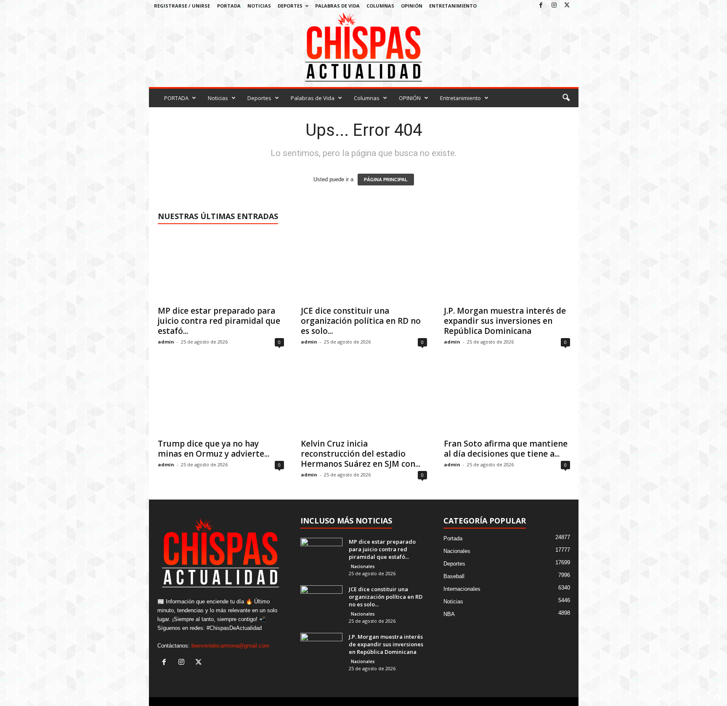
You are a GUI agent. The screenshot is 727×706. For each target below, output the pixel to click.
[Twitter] (567, 5)
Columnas (380, 6)
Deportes (290, 6)
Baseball (453, 576)
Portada (452, 538)
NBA (449, 614)
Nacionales (363, 566)
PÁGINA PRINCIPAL (386, 179)
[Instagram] (554, 5)
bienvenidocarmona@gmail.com (230, 646)
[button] (566, 98)
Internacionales (461, 589)
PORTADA (229, 6)
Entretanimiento (453, 6)
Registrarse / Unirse (182, 6)
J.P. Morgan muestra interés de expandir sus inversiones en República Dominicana (505, 320)
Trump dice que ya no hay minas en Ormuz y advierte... (213, 448)
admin (166, 341)
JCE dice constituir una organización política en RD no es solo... (361, 320)
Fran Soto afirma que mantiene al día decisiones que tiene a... (506, 448)
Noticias (259, 6)
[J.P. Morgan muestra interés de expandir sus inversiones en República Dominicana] (507, 267)
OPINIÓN (411, 6)
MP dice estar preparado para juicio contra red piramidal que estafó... (219, 320)
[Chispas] (363, 47)
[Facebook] (541, 5)
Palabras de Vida (337, 6)
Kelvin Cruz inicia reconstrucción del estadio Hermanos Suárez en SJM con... (360, 453)
